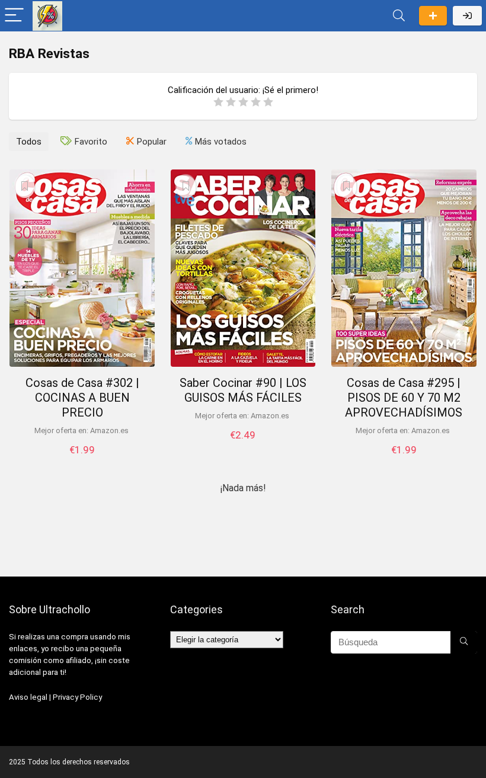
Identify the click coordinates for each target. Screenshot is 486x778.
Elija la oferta (243, 447)
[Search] (399, 15)
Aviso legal (28, 697)
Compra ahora (82, 462)
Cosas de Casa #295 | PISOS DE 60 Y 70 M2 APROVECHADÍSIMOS (403, 398)
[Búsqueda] (463, 642)
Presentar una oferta (433, 15)
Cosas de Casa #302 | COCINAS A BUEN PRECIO (82, 398)
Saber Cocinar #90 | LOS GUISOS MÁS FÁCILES (243, 390)
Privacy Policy (77, 697)
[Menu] (14, 15)
